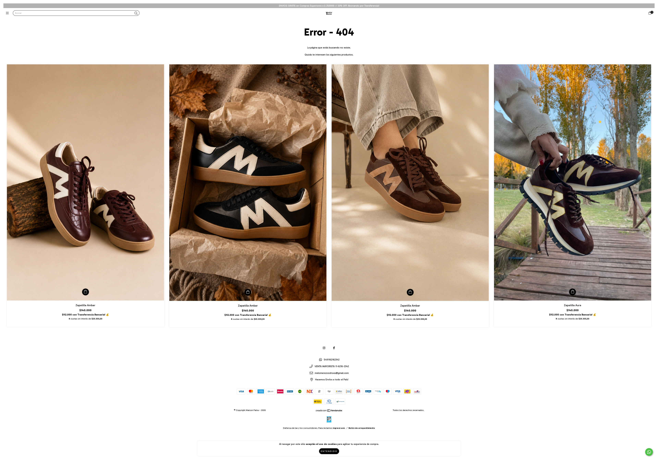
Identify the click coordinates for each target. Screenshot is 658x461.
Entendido (329, 451)
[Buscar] (136, 13)
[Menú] (8, 13)
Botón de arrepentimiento (362, 428)
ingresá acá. (339, 428)
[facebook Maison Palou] (334, 348)
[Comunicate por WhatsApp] (649, 452)
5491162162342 (331, 359)
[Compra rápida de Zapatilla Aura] (572, 292)
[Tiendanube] (329, 411)
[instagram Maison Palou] (324, 348)
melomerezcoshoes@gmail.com (332, 373)
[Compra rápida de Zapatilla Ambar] (85, 292)
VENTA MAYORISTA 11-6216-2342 (332, 366)
